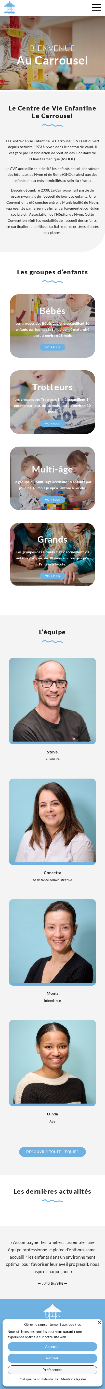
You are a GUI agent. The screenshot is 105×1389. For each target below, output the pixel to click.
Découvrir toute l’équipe (52, 1152)
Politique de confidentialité (39, 1379)
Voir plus (52, 347)
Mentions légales (73, 1379)
